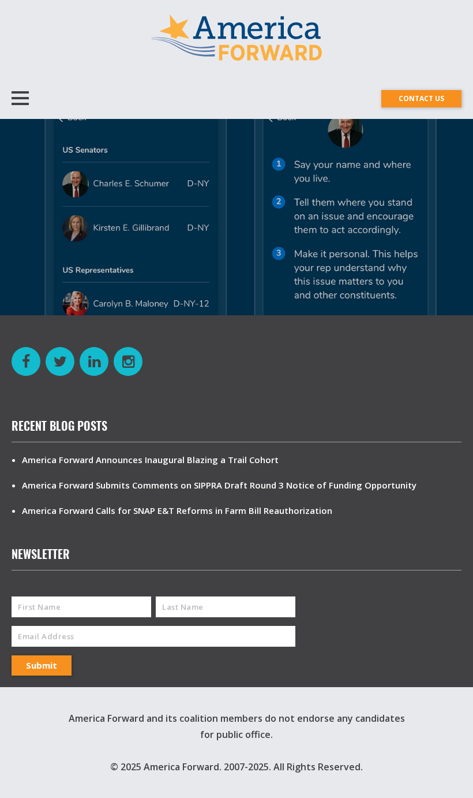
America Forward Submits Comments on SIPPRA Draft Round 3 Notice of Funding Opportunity (219, 485)
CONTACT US (421, 98)
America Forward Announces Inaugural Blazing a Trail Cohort (150, 459)
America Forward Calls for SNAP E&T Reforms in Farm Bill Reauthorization (177, 510)
